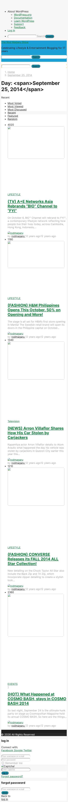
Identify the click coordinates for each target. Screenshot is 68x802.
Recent (12, 112)
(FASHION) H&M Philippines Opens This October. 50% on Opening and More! (34, 310)
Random (12, 119)
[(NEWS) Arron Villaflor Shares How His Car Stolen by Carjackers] (37, 380)
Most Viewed (15, 106)
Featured (13, 115)
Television (13, 421)
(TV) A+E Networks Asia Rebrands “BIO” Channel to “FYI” (32, 206)
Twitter (27, 750)
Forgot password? (12, 776)
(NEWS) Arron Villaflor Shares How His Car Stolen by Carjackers (36, 433)
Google (18, 750)
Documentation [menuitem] (23, 17)
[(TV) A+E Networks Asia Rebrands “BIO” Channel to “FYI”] (37, 159)
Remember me (13, 763)
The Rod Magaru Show (14, 42)
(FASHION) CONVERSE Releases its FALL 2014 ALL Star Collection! (33, 559)
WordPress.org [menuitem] (22, 14)
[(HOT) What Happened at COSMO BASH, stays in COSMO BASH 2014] (37, 638)
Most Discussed (17, 109)
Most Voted (15, 103)
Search (41, 36)
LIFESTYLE (14, 194)
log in (5, 773)
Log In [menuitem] (11, 30)
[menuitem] (37, 11)
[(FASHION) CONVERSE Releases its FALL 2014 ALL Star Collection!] (37, 507)
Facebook (7, 750)
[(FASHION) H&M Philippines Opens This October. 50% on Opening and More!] (37, 269)
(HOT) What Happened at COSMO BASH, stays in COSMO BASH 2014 (37, 699)
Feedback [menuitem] (19, 27)
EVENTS (13, 684)
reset (5, 793)
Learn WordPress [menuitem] (24, 21)
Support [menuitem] (19, 24)
